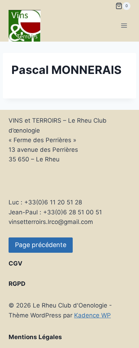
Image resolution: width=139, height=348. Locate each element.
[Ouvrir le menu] (123, 25)
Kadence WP (92, 315)
